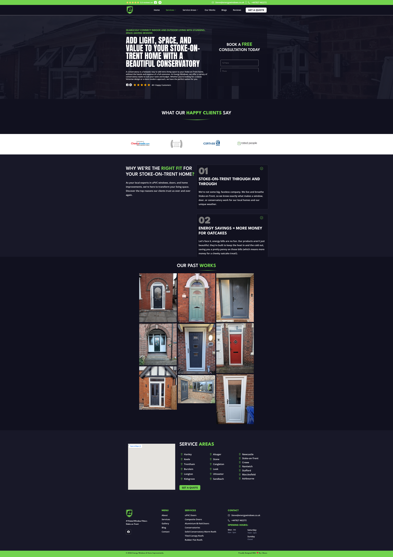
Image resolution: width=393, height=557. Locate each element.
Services (170, 10)
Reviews (237, 10)
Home (157, 10)
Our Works (210, 10)
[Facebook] (128, 531)
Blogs (224, 10)
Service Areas (189, 10)
